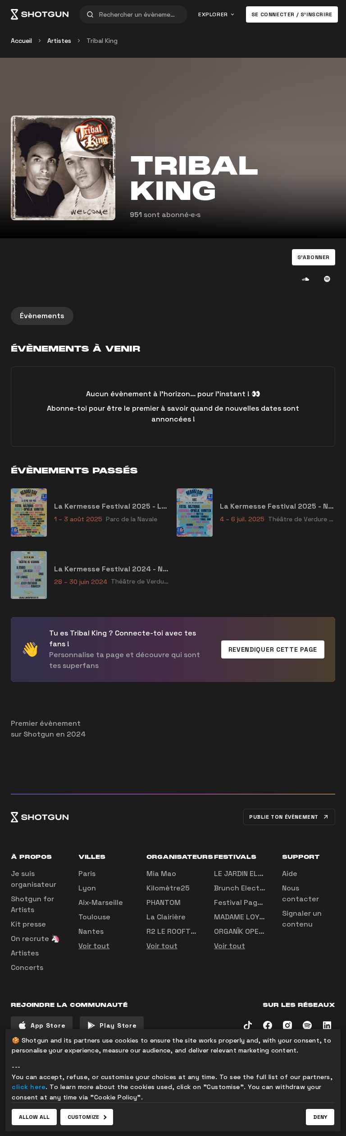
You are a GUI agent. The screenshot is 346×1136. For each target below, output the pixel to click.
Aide (289, 873)
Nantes (91, 931)
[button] (313, 257)
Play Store (118, 1025)
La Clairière (166, 917)
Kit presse (28, 924)
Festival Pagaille (243, 902)
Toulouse (94, 917)
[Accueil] (39, 14)
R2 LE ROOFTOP (173, 931)
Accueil (21, 41)
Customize (83, 1117)
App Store (48, 1025)
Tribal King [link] (102, 41)
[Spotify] (327, 279)
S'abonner (313, 257)
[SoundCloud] (305, 279)
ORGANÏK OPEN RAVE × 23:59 (262, 931)
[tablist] (173, 316)
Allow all (34, 1117)
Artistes (59, 41)
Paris (87, 873)
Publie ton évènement (284, 817)
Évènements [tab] (42, 315)
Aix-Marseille (100, 902)
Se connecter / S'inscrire (291, 14)
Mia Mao (161, 873)
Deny (320, 1117)
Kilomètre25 (168, 888)
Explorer (213, 14)
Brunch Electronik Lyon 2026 (265, 888)
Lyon (87, 888)
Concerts (27, 967)
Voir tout (93, 946)
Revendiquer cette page (272, 649)
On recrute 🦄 (35, 938)
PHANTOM (163, 902)
